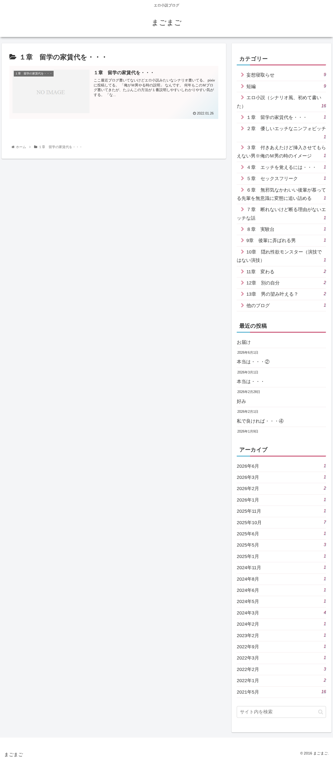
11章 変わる (286, 271)
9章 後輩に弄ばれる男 (286, 240)
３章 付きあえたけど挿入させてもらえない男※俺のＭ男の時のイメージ (281, 151)
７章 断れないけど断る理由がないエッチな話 (281, 213)
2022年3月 (281, 658)
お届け (244, 342)
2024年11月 (281, 567)
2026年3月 (281, 477)
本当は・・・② (253, 361)
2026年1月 (281, 500)
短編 (286, 86)
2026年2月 (281, 488)
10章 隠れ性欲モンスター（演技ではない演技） (281, 256)
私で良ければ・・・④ (260, 421)
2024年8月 (281, 579)
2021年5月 (281, 692)
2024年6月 (281, 590)
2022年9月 (281, 646)
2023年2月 (281, 635)
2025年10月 (281, 522)
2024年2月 (281, 624)
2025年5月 (281, 545)
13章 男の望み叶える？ (286, 294)
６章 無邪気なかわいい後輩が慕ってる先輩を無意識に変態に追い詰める (281, 194)
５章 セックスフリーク (286, 178)
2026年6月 (281, 466)
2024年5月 (281, 601)
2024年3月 (281, 613)
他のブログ (286, 305)
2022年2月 (281, 669)
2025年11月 (281, 511)
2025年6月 (281, 533)
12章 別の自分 (286, 283)
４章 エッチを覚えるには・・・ (286, 167)
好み (241, 401)
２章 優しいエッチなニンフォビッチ (286, 132)
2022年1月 (281, 680)
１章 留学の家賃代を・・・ (286, 117)
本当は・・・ (251, 381)
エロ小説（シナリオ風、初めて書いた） (281, 102)
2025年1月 (281, 556)
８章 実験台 (286, 229)
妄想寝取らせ (286, 75)
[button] (320, 712)
